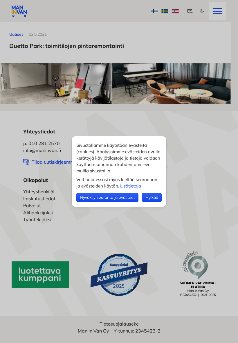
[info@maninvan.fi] (190, 11)
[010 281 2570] (202, 11)
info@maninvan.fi (42, 150)
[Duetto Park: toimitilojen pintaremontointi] (115, 83)
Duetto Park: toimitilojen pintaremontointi (66, 45)
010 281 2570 (44, 143)
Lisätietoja (130, 186)
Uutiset (16, 34)
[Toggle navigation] (217, 11)
